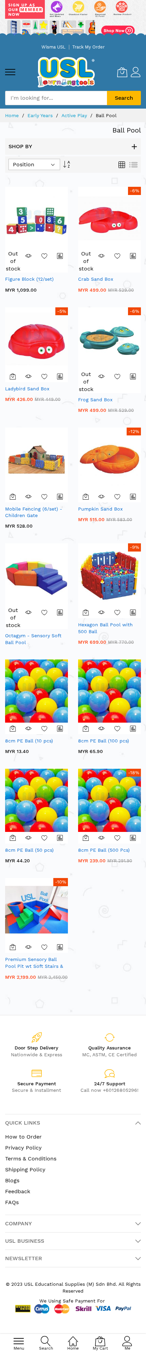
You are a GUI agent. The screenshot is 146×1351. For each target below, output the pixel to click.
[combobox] (56, 98)
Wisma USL (53, 47)
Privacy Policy (23, 1147)
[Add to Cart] (13, 376)
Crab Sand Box (95, 279)
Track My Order (88, 47)
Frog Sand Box (95, 399)
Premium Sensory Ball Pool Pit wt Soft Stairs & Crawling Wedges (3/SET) (34, 966)
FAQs (12, 1202)
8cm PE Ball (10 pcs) (29, 740)
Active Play (75, 115)
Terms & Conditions (30, 1158)
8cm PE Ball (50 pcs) (29, 850)
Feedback (17, 1191)
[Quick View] (28, 256)
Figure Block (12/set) (29, 279)
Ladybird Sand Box (27, 388)
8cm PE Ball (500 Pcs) (104, 850)
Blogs (12, 1180)
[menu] (10, 72)
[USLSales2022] (73, 20)
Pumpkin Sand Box (100, 509)
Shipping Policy (25, 1169)
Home (12, 115)
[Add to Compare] (60, 256)
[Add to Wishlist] (44, 256)
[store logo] (66, 72)
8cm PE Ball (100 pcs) (103, 740)
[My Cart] (122, 72)
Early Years (41, 115)
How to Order (23, 1136)
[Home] (73, 1337)
